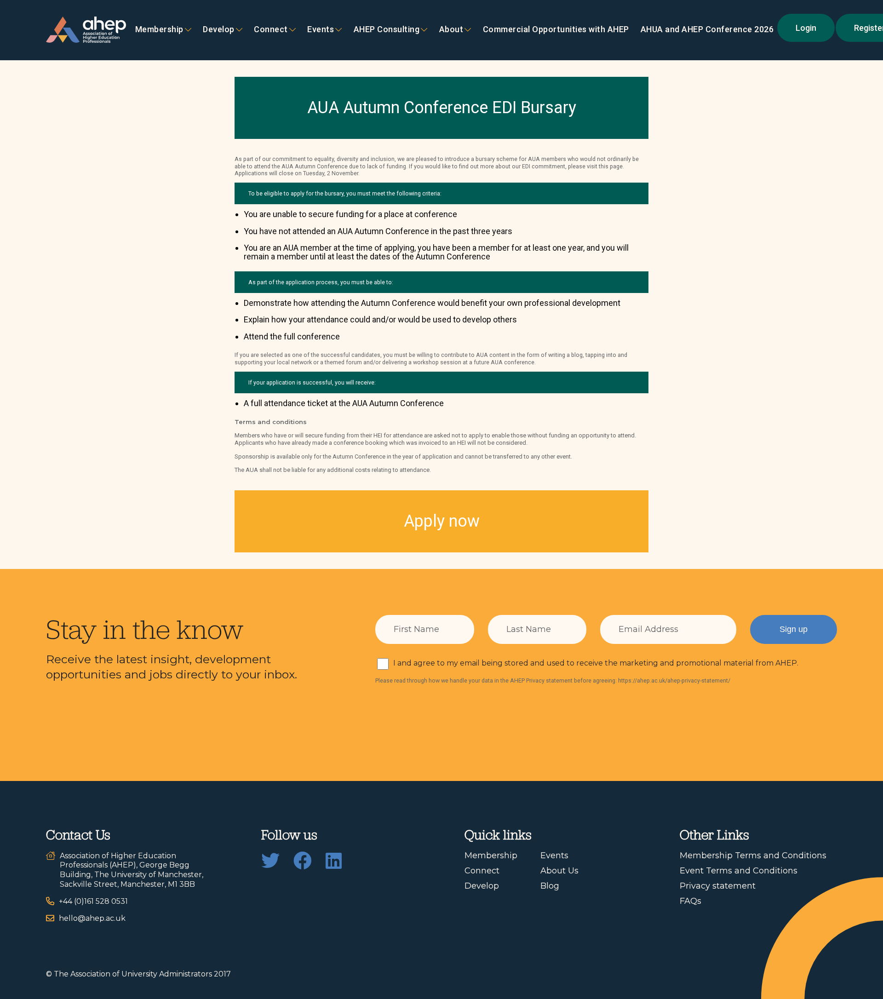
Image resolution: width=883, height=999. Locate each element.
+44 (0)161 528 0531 (93, 901)
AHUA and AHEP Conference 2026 (707, 29)
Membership (159, 29)
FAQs (690, 901)
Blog (549, 886)
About (451, 29)
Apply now (442, 521)
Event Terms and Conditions (738, 871)
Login (806, 28)
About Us (559, 871)
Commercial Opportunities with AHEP (556, 29)
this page (611, 166)
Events (320, 29)
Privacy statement (718, 886)
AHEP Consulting (387, 29)
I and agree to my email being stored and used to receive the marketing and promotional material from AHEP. (595, 663)
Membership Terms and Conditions (753, 855)
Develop (219, 29)
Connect (481, 871)
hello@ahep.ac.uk (92, 918)
